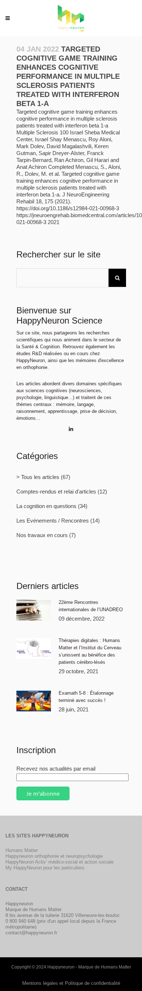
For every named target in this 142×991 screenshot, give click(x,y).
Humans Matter (21, 850)
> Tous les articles (37, 477)
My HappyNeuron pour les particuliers (44, 867)
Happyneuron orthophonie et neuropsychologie (54, 856)
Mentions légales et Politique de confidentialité (71, 983)
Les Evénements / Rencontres (52, 520)
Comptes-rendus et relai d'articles (56, 491)
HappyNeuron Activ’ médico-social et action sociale (59, 862)
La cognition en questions (46, 506)
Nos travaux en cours (42, 535)
